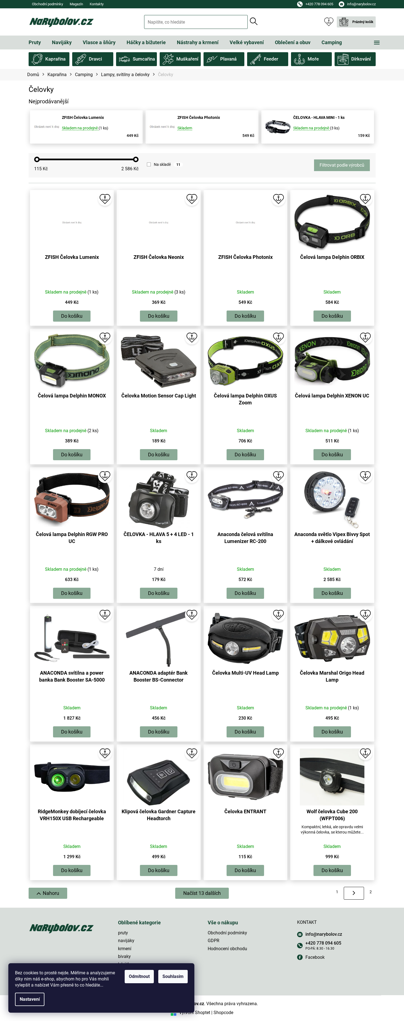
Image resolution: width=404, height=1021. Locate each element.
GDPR (213, 940)
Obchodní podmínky (47, 4)
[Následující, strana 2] (354, 893)
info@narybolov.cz (323, 934)
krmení (124, 948)
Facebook (315, 957)
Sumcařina (144, 59)
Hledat (254, 21)
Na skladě (167, 164)
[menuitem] (34, 42)
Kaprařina (55, 59)
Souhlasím (173, 976)
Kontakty (97, 4)
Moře (313, 59)
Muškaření (187, 59)
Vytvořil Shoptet (194, 1012)
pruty (123, 932)
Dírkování (361, 59)
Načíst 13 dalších (202, 893)
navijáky (126, 940)
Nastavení (30, 999)
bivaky (124, 956)
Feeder (271, 59)
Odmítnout (139, 976)
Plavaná (228, 59)
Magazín (76, 4)
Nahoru (51, 893)
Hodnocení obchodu (227, 948)
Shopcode (223, 1012)
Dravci (95, 59)
